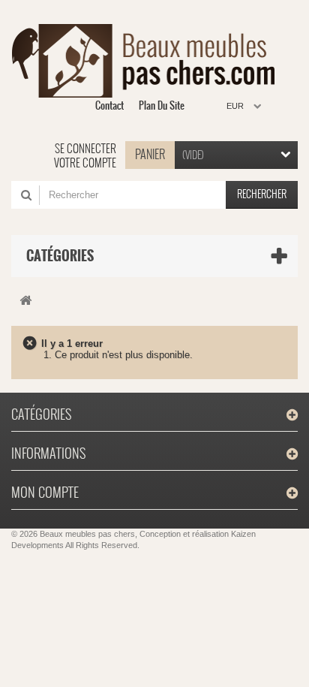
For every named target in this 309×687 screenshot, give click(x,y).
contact (109, 105)
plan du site (161, 105)
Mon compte (45, 492)
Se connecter (85, 148)
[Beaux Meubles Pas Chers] (148, 61)
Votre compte (85, 163)
